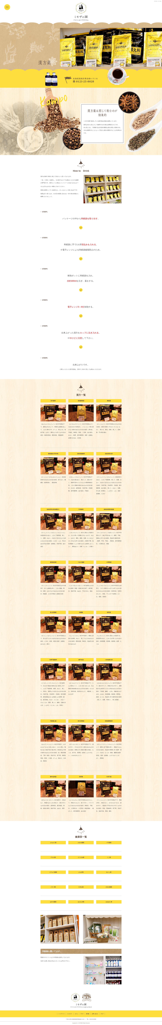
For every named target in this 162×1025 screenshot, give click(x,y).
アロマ (82, 1013)
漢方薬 (87, 1013)
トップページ (61, 1013)
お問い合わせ (95, 1013)
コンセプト (69, 1013)
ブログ (102, 1013)
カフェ (76, 1013)
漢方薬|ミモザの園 (157, 1)
